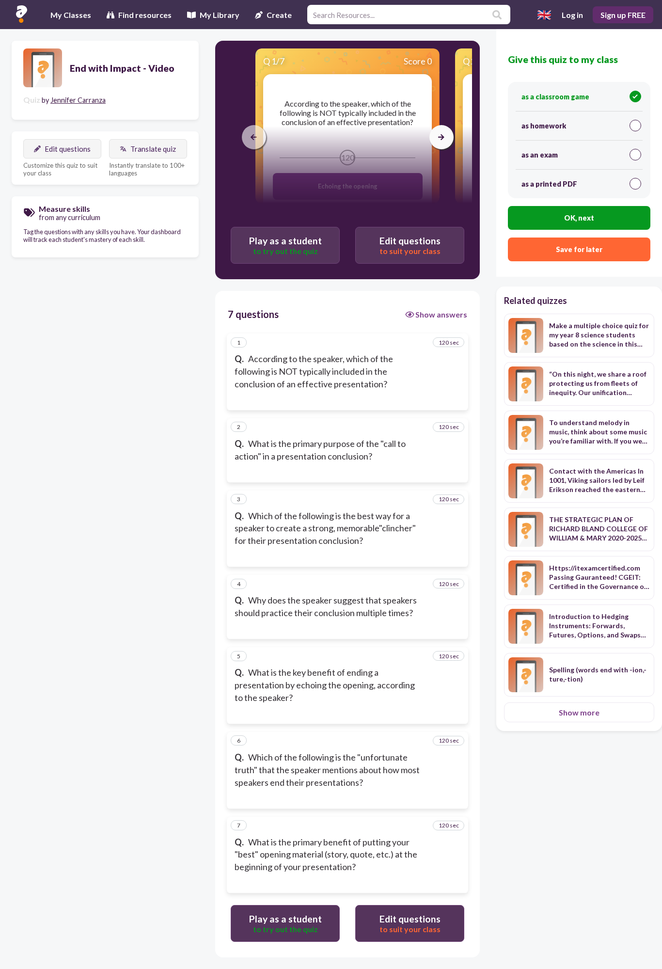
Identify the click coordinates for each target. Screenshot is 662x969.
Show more (579, 712)
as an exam (539, 155)
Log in (572, 14)
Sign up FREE (623, 14)
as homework (543, 126)
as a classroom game (555, 97)
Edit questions (68, 148)
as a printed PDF (549, 184)
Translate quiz (153, 148)
